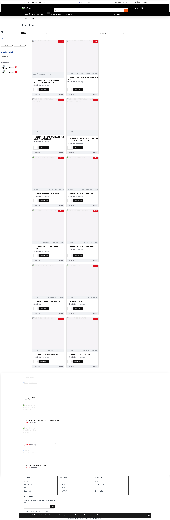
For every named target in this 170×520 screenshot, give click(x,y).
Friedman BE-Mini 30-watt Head (46, 194)
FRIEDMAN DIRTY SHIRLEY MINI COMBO (46, 247)
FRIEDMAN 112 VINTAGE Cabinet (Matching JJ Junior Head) (46, 81)
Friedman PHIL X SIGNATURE (79, 354)
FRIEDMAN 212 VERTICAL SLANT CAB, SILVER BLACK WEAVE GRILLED (82, 140)
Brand (26, 18)
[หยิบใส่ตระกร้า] (24, 402)
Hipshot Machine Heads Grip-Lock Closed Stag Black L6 (43, 420)
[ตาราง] (33, 34)
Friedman (36, 73)
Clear (24, 32)
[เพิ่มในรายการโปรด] (58, 89)
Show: (120, 34)
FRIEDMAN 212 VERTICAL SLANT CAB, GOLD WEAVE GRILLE (48, 138)
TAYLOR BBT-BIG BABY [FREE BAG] (35, 465)
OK (149, 515)
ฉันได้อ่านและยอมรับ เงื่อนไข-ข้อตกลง (38, 511)
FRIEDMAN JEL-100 (75, 301)
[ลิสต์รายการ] (35, 34)
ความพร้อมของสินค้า (7, 52)
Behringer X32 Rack (30, 398)
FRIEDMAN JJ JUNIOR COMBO (45, 354)
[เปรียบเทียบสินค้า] (62, 89)
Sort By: (102, 34)
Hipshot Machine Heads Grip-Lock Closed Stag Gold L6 (43, 443)
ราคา (2, 38)
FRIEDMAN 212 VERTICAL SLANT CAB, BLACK (82, 78)
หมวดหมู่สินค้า (5, 62)
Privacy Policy (97, 515)
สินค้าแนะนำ (30, 378)
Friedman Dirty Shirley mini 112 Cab (81, 194)
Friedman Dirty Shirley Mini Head (80, 246)
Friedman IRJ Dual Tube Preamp (46, 301)
